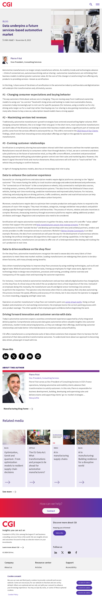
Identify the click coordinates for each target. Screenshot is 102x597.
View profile (34, 398)
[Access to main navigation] (97, 4)
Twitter (62, 552)
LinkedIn (55, 552)
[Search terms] (91, 4)
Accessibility (71, 567)
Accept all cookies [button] (84, 583)
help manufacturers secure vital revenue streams (57, 224)
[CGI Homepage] (7, 4)
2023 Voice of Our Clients (87, 130)
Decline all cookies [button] (84, 593)
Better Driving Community (72, 230)
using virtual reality (73, 302)
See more (7, 491)
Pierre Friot (16, 58)
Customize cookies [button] (84, 588)
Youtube (69, 552)
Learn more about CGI (10, 547)
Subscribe (59, 533)
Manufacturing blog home (16, 408)
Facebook (76, 552)
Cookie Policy (13, 594)
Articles (38, 567)
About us (8, 567)
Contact (51, 510)
